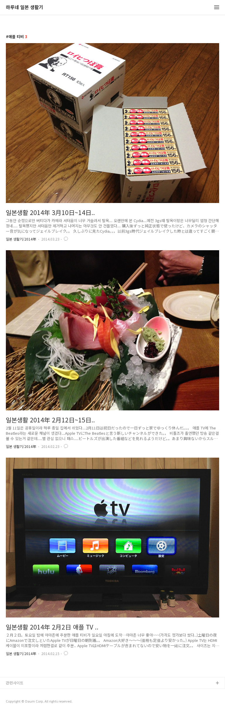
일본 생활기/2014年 (21, 238)
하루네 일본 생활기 (24, 7)
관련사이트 (14, 683)
